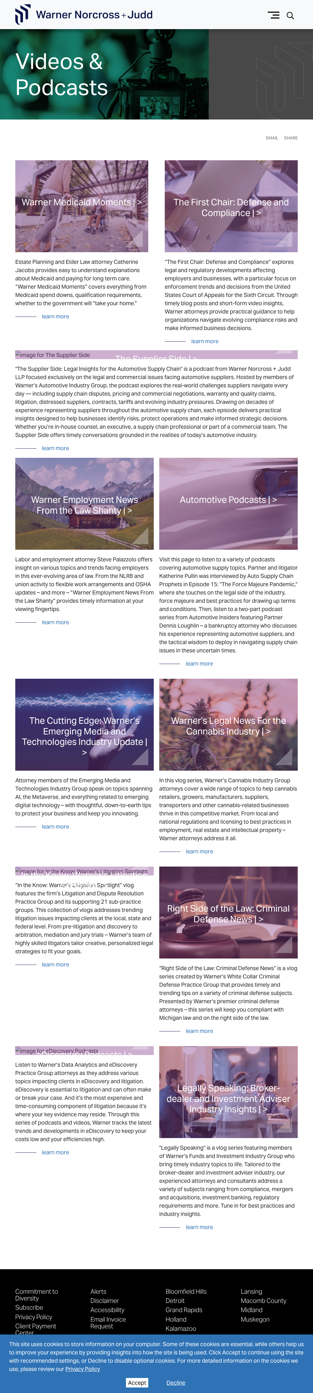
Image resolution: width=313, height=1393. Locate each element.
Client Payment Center (35, 1329)
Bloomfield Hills (186, 1291)
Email (272, 138)
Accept (137, 1382)
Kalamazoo (181, 1328)
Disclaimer (104, 1300)
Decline (176, 1382)
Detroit (175, 1300)
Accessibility (107, 1309)
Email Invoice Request (108, 1322)
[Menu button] (273, 15)
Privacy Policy (82, 1368)
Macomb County (263, 1300)
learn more (55, 316)
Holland (176, 1319)
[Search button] (290, 15)
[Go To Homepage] (83, 14)
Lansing (251, 1291)
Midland (252, 1309)
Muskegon (255, 1319)
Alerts (98, 1291)
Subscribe (29, 1307)
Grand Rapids (184, 1309)
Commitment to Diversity (36, 1295)
